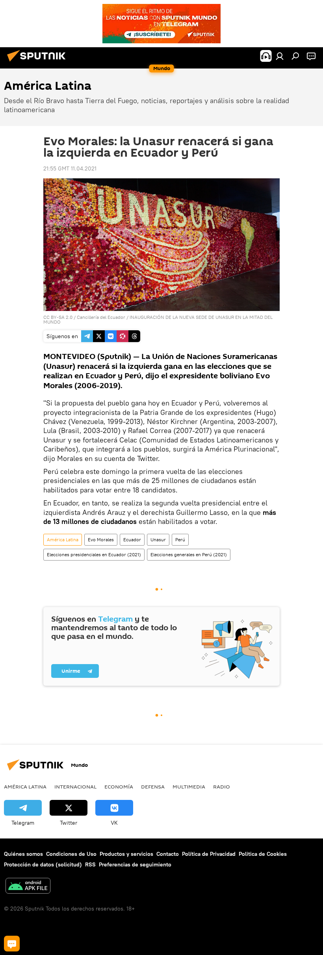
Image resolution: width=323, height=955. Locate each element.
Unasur (158, 539)
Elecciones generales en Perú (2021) (188, 554)
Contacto (167, 853)
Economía (118, 786)
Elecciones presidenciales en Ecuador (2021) (94, 554)
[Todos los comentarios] (12, 943)
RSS (90, 864)
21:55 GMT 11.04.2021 (70, 168)
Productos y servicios (126, 853)
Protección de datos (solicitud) (43, 864)
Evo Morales (101, 539)
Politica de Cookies (263, 853)
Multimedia (189, 786)
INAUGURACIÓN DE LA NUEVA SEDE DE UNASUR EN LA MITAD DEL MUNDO (158, 319)
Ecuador (132, 539)
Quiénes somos (23, 853)
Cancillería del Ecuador (101, 317)
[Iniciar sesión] (280, 56)
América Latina (62, 539)
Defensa (153, 786)
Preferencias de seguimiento (135, 864)
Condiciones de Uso (71, 853)
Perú (180, 539)
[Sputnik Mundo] (38, 62)
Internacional (75, 786)
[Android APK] (28, 887)
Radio (221, 786)
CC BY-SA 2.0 (57, 317)
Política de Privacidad (209, 853)
